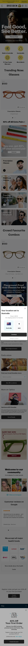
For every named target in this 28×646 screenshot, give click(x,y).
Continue (14, 334)
